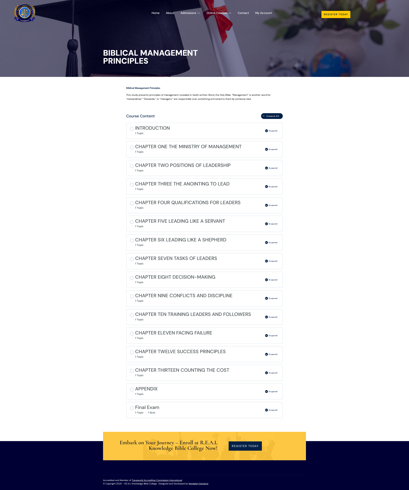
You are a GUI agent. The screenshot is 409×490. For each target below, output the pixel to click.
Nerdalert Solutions (198, 483)
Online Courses (217, 13)
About (170, 13)
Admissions (188, 13)
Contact (243, 13)
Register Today (336, 14)
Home (155, 13)
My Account (263, 13)
